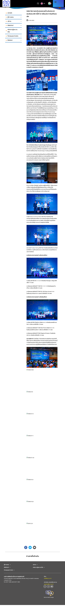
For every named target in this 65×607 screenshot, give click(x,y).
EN (44, 3)
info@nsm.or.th (47, 578)
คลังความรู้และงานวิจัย (12, 30)
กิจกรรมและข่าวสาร (13, 36)
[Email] (34, 547)
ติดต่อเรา (10, 40)
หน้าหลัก (10, 13)
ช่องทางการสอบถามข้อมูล (49, 597)
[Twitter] (30, 547)
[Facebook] (25, 547)
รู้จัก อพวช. (11, 17)
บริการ (9, 21)
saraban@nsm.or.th (49, 584)
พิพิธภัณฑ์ (10, 25)
